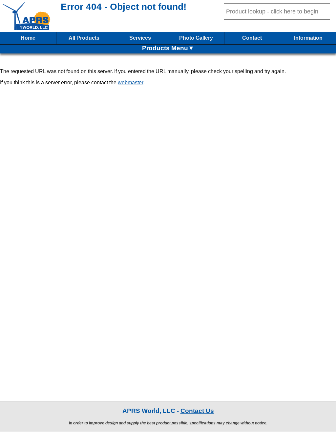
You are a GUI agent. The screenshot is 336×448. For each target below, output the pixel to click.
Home (28, 38)
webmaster (130, 82)
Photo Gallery (196, 38)
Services (140, 38)
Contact (252, 38)
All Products (84, 38)
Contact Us (197, 410)
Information (308, 38)
